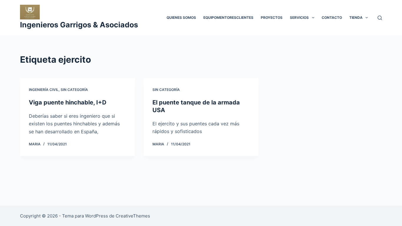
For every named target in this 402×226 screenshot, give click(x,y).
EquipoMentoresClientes (228, 17)
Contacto (332, 17)
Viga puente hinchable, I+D (68, 102)
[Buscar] (380, 18)
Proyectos (272, 17)
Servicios (299, 17)
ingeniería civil (44, 89)
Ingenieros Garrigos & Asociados (79, 24)
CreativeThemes (133, 216)
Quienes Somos (181, 17)
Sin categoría (74, 89)
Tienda (356, 17)
